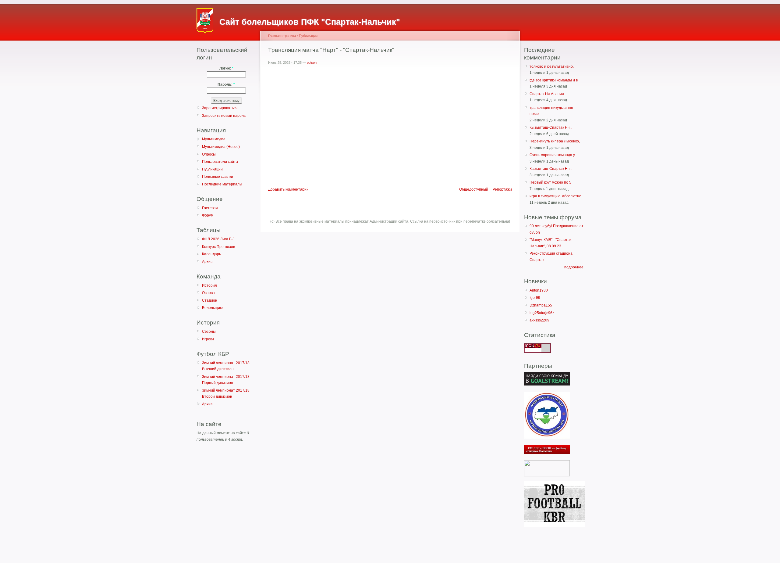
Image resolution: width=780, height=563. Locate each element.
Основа (208, 293)
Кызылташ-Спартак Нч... (551, 127)
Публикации (212, 169)
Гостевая (210, 208)
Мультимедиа (213, 139)
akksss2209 (539, 320)
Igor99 (535, 298)
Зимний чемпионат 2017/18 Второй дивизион (226, 393)
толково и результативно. (552, 66)
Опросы (209, 154)
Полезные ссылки (217, 176)
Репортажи (502, 189)
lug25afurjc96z (542, 313)
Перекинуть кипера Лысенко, (555, 141)
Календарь (211, 254)
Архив (207, 262)
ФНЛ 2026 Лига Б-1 (218, 239)
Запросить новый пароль (224, 115)
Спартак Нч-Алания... (548, 94)
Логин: (226, 68)
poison (312, 62)
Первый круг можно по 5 (550, 182)
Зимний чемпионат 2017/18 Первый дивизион (226, 380)
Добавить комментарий (288, 189)
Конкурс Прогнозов (218, 247)
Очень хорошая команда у (552, 155)
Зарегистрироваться (220, 108)
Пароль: (226, 84)
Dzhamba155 (541, 305)
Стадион (209, 300)
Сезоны (209, 331)
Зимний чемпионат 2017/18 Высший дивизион (226, 366)
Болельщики (213, 308)
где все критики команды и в (554, 80)
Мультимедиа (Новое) (221, 147)
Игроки (208, 339)
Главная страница (282, 36)
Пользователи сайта (220, 162)
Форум (207, 215)
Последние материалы (222, 184)
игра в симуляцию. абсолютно (555, 196)
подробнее (573, 267)
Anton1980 (539, 290)
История (209, 285)
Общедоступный (473, 189)
